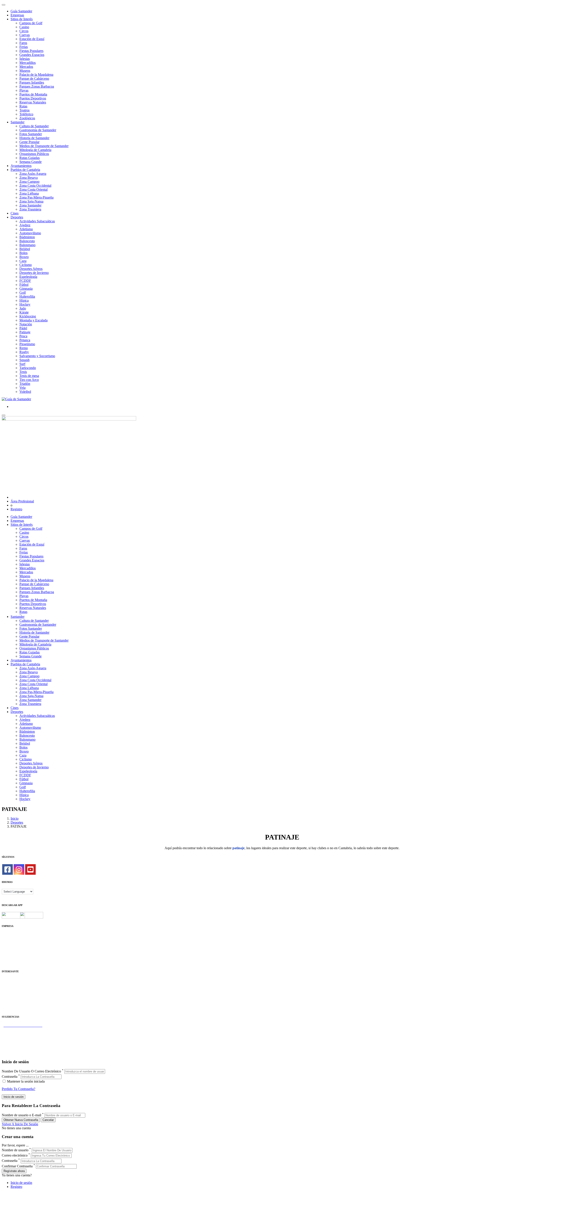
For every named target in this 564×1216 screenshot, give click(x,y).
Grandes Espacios (31, 55)
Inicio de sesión (21, 1183)
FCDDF (25, 280)
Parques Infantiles (31, 82)
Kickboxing (27, 316)
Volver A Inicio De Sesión (20, 1124)
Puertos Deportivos (32, 98)
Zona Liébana (29, 193)
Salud (6, 992)
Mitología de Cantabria (35, 150)
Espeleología (28, 277)
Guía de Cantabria (14, 1053)
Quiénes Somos (13, 935)
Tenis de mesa (29, 376)
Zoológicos (27, 118)
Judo (22, 308)
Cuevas (24, 35)
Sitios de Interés (22, 19)
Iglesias (24, 59)
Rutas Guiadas (29, 158)
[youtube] (30, 869)
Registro (16, 509)
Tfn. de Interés (12, 980)
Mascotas (8, 1000)
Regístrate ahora (14, 1171)
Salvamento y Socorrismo (37, 356)
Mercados (26, 66)
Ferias (23, 47)
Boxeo (24, 257)
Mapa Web (9, 950)
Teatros (24, 110)
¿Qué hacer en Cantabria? (20, 1041)
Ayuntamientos (21, 166)
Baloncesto (27, 241)
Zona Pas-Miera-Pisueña (36, 197)
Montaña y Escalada (33, 320)
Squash (24, 360)
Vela (22, 387)
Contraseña (9, 1076)
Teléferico (26, 114)
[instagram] (19, 869)
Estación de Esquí (31, 39)
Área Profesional (22, 501)
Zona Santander (30, 205)
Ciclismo (25, 265)
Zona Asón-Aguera (32, 173)
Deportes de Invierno (34, 273)
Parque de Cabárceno (34, 78)
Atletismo (26, 229)
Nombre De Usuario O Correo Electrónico (31, 1071)
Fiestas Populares (31, 51)
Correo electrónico (15, 1155)
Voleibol (25, 391)
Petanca (24, 340)
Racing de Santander (16, 1004)
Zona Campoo (29, 181)
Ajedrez (24, 225)
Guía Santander (21, 11)
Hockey (24, 304)
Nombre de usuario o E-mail (21, 1115)
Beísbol (24, 249)
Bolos (23, 253)
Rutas (23, 106)
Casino (24, 27)
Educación (9, 1008)
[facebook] (7, 869)
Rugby (24, 352)
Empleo (7, 996)
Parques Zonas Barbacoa (36, 86)
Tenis (23, 372)
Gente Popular (29, 142)
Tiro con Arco (29, 380)
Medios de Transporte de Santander (44, 146)
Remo (23, 348)
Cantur (6, 988)
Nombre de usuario (15, 1150)
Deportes (17, 217)
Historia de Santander (34, 138)
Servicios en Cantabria (17, 1037)
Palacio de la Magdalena (36, 74)
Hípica (24, 300)
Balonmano (27, 245)
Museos (24, 70)
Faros (23, 43)
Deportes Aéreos (31, 269)
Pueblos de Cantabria (25, 170)
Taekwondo (27, 368)
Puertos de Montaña (33, 94)
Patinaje (24, 332)
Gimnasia (26, 288)
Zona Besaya (28, 177)
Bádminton (27, 237)
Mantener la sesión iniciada (25, 1081)
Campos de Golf (30, 23)
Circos (23, 31)
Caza (22, 261)
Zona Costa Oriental (33, 189)
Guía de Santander (15, 1049)
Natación (25, 324)
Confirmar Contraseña (17, 1166)
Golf (22, 292)
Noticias (7, 958)
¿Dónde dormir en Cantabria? (22, 1029)
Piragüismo (27, 344)
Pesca (23, 336)
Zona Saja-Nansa (31, 201)
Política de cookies (15, 946)
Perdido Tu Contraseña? (18, 1089)
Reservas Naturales (32, 102)
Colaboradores (12, 954)
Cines (15, 213)
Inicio (15, 818)
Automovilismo (30, 233)
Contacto (8, 939)
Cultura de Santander (34, 126)
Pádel (23, 328)
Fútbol (23, 284)
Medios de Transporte (17, 984)
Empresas (17, 15)
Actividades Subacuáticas (37, 221)
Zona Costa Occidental (35, 185)
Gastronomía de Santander (37, 130)
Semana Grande (30, 162)
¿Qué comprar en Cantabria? (22, 1033)
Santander (17, 122)
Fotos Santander (30, 134)
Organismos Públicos (34, 154)
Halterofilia (27, 296)
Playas (23, 90)
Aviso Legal (10, 943)
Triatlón (24, 384)
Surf (22, 364)
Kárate (24, 312)
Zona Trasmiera (30, 209)
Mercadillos (27, 63)
